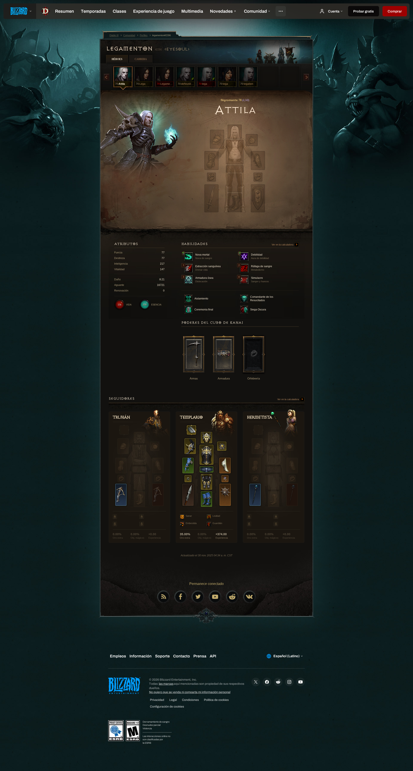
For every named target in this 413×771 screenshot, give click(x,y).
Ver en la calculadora (283, 244)
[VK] (249, 596)
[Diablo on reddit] (232, 596)
